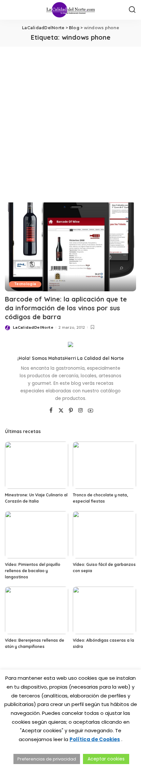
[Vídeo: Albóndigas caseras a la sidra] (104, 610)
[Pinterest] (71, 411)
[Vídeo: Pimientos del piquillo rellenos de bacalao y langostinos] (36, 535)
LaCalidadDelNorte (33, 327)
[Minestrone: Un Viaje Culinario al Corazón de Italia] (36, 465)
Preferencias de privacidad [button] (46, 759)
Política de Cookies (95, 739)
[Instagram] (81, 411)
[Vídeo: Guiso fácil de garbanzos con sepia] (104, 535)
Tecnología (25, 284)
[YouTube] (90, 411)
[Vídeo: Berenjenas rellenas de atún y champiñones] (36, 610)
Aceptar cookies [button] (106, 759)
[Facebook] (51, 411)
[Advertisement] (70, 120)
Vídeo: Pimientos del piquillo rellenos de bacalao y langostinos (32, 570)
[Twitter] (61, 411)
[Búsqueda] (132, 10)
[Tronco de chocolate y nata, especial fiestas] (104, 465)
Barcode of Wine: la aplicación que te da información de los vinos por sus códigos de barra (66, 308)
